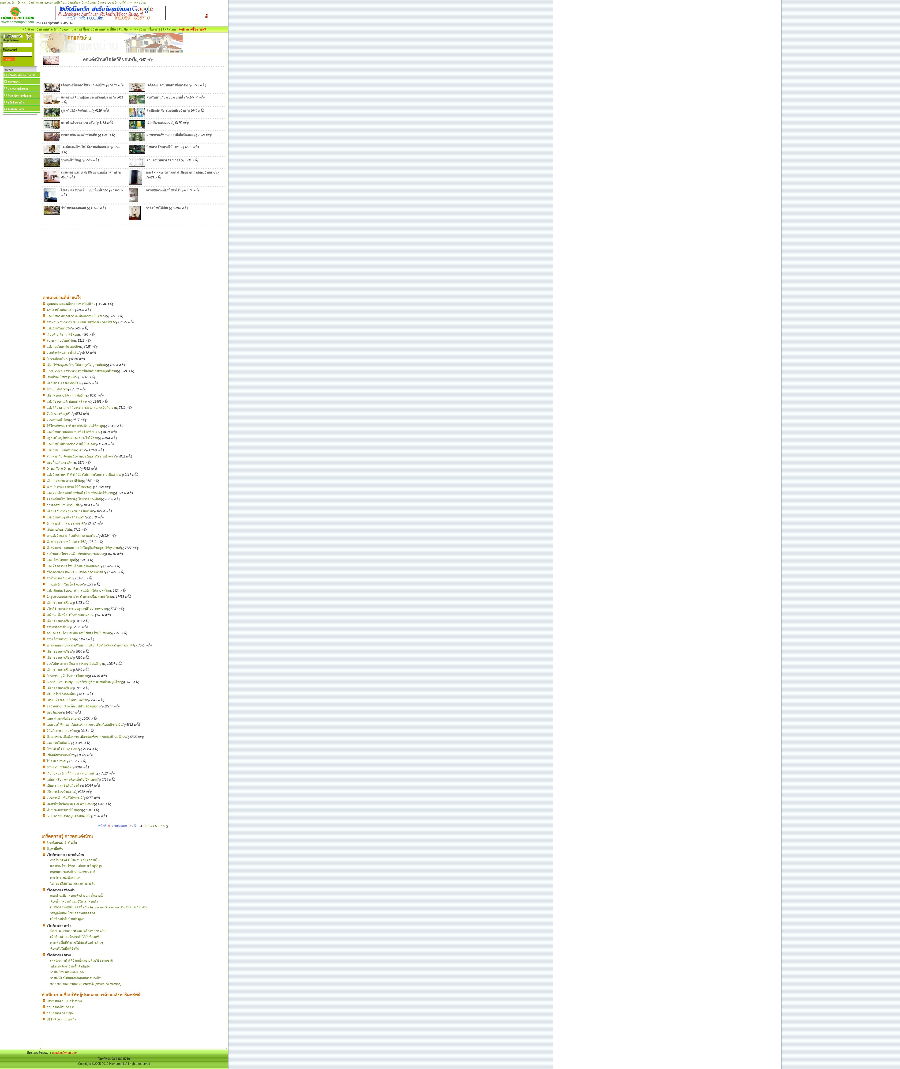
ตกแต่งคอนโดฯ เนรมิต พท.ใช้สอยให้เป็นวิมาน (78, 633)
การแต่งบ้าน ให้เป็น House (65, 584)
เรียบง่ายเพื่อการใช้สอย (62, 334)
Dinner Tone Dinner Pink (63, 468)
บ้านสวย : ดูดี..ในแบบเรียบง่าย (67, 676)
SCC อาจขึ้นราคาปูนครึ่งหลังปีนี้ (68, 816)
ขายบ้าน (114, 2)
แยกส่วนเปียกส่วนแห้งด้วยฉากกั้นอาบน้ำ (77, 895)
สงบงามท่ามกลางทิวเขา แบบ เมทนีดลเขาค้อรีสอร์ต (81, 322)
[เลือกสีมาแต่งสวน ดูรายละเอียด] (137, 128)
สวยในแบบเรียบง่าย (60, 578)
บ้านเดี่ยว (73, 2)
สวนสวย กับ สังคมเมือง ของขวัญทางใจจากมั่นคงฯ (81, 456)
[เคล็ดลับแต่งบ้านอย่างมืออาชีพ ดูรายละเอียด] (137, 90)
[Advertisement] (19, 186)
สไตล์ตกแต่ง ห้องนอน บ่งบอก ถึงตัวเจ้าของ (76, 572)
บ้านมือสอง (89, 2)
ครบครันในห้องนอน (60, 310)
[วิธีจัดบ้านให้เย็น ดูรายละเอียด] (135, 219)
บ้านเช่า (103, 2)
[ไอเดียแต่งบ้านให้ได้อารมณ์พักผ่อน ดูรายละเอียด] (52, 152)
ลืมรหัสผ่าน (14, 82)
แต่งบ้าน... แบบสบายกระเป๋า (66, 450)
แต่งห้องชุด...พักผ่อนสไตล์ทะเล (68, 401)
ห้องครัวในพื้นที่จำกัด (64, 948)
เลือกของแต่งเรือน (59, 602)
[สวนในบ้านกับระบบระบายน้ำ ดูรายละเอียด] (137, 103)
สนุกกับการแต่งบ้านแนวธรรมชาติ (72, 872)
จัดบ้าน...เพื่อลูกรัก (59, 414)
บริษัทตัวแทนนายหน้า (61, 1019)
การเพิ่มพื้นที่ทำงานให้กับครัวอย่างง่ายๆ (76, 942)
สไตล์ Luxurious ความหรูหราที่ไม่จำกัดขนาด (77, 609)
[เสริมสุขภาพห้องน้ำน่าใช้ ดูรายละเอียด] (133, 201)
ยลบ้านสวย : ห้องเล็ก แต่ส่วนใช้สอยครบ (74, 706)
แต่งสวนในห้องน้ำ (59, 743)
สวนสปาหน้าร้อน (58, 420)
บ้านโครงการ (37, 2)
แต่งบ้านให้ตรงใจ (59, 328)
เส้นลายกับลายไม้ (58, 529)
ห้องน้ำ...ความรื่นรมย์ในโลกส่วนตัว (74, 901)
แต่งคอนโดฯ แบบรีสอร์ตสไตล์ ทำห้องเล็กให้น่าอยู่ (80, 493)
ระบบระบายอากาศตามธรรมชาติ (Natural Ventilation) (85, 984)
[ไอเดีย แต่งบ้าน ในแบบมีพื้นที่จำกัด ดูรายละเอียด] (50, 201)
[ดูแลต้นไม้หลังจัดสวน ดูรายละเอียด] (52, 116)
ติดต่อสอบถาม (16, 109)
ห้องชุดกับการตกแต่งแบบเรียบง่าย (70, 511)
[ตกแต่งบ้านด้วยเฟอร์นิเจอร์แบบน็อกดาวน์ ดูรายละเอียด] (52, 181)
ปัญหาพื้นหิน (55, 848)
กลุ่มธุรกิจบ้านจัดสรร (61, 1007)
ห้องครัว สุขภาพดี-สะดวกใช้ (65, 542)
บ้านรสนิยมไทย (57, 359)
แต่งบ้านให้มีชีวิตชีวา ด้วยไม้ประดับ (71, 444)
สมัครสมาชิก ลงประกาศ (21, 75)
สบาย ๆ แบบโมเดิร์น (60, 340)
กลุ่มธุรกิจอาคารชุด (60, 1013)
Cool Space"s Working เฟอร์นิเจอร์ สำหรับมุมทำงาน (82, 371)
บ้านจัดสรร (19, 2)
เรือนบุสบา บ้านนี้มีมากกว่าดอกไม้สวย (72, 773)
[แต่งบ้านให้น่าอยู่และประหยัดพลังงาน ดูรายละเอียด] (52, 103)
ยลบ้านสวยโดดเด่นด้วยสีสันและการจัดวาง (75, 554)
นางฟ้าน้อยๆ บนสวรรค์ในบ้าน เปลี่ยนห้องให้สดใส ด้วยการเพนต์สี (90, 645)
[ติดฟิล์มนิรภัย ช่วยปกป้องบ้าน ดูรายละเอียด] (137, 116)
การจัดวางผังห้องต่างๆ (65, 878)
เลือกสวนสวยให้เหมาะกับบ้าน (66, 395)
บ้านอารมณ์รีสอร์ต (59, 767)
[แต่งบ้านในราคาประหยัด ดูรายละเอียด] (52, 128)
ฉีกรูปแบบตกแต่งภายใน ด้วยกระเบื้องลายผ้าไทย (79, 596)
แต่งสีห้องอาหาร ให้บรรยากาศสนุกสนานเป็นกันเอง (81, 407)
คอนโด (5, 2)
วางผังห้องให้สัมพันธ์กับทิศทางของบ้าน (76, 978)
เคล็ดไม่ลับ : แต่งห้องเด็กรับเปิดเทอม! (72, 779)
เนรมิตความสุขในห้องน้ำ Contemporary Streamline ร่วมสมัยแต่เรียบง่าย (98, 907)
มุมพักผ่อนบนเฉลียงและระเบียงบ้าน (70, 304)
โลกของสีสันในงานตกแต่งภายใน (72, 883)
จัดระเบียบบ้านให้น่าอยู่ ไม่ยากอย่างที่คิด (74, 499)
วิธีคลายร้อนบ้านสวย (60, 791)
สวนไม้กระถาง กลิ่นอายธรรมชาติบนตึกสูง (75, 663)
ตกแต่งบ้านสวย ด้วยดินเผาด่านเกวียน (72, 535)
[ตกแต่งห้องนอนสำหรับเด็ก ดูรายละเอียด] (52, 140)
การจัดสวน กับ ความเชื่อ (63, 505)
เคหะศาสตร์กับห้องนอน (62, 718)
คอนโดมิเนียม (56, 2)
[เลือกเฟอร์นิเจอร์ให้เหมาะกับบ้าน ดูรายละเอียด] (52, 90)
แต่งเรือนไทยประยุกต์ (61, 560)
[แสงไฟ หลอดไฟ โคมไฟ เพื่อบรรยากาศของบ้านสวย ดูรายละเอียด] (135, 183)
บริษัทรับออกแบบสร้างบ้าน (64, 1001)
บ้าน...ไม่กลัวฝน (57, 389)
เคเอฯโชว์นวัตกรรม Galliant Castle (70, 804)
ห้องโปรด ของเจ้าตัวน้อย (63, 383)
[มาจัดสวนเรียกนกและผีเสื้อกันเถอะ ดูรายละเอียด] (137, 140)
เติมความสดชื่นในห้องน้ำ (64, 785)
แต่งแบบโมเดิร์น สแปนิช (63, 346)
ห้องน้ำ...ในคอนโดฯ (60, 462)
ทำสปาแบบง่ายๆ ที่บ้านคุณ (64, 810)
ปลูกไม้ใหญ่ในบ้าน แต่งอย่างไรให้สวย (72, 438)
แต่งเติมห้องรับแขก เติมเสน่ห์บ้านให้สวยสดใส (78, 590)
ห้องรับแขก (54, 712)
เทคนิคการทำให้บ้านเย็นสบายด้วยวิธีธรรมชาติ (81, 960)
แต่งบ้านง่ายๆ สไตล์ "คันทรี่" (66, 517)
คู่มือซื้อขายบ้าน (17, 102)
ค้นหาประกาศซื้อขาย (19, 95)
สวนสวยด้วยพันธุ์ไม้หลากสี (64, 798)
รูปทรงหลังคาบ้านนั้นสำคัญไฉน (71, 966)
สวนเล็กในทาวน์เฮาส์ (61, 639)
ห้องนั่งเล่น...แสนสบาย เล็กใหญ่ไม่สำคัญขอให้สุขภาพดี (84, 548)
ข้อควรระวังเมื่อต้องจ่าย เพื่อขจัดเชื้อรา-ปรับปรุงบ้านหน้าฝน (86, 737)
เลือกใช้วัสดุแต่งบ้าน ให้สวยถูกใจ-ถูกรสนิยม (76, 365)
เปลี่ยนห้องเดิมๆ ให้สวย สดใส (67, 700)
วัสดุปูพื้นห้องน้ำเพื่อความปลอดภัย (73, 913)
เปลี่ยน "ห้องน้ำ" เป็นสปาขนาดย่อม (70, 615)
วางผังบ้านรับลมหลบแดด (67, 972)
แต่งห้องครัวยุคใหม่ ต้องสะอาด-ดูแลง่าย (74, 566)
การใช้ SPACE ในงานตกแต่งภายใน (75, 860)
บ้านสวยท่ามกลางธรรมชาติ (65, 523)
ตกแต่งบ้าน (138, 2)
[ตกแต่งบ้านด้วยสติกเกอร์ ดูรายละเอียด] (137, 165)
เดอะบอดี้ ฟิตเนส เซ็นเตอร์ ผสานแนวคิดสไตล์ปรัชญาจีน (85, 724)
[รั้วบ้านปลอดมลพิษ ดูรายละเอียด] (52, 213)
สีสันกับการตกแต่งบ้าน (62, 731)
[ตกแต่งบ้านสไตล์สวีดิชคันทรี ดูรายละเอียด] (51, 63)
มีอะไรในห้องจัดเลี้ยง (61, 694)
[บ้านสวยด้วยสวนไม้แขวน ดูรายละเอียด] (137, 152)
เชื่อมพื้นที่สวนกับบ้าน (61, 755)
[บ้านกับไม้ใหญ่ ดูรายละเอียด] (52, 165)
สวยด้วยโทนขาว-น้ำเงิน (63, 353)
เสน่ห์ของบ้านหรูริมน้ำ (61, 377)
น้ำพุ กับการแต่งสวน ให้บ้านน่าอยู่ (69, 487)
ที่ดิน (125, 2)
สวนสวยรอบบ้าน (58, 627)
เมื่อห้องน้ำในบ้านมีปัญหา (67, 919)
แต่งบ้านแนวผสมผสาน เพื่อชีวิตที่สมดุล (73, 432)
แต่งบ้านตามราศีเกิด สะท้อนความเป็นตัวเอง (76, 316)
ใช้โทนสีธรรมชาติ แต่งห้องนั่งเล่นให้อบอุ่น (75, 426)
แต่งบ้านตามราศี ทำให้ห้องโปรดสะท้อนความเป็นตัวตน (84, 474)
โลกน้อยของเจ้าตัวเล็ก (62, 842)
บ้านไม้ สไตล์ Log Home (63, 749)
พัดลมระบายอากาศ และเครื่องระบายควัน (77, 931)
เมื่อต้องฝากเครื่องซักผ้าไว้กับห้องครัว (75, 937)
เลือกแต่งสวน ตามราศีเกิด (64, 481)
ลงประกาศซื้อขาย (18, 88)
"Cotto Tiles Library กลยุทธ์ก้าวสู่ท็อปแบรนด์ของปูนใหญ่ (84, 682)
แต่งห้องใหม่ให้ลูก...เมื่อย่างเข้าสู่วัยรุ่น (76, 866)
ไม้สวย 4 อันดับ (57, 761)
